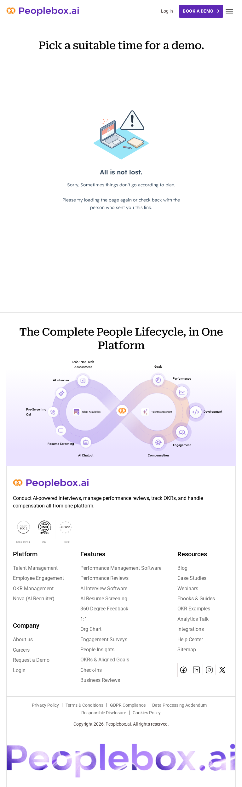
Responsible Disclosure (103, 713)
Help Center (190, 640)
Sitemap (186, 650)
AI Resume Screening (103, 599)
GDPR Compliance (128, 705)
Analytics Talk (193, 619)
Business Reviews (100, 680)
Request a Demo (31, 660)
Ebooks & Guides (196, 599)
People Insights (97, 650)
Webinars (187, 589)
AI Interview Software (103, 589)
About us (23, 640)
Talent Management (35, 568)
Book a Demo (198, 11)
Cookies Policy (147, 713)
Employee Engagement (38, 578)
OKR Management (33, 589)
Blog (182, 568)
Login (19, 670)
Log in (167, 11)
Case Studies (191, 578)
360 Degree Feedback (104, 609)
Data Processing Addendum (179, 705)
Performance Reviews (104, 578)
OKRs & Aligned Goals (104, 660)
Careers (21, 650)
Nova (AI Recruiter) (34, 599)
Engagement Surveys (103, 640)
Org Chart (90, 629)
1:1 (83, 619)
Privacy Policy (45, 705)
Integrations (190, 629)
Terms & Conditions (84, 705)
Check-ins (91, 670)
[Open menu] (229, 11)
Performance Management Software (120, 568)
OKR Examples (193, 609)
